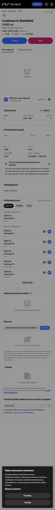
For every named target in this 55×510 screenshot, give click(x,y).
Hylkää (27, 502)
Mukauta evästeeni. (13, 489)
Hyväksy (27, 495)
